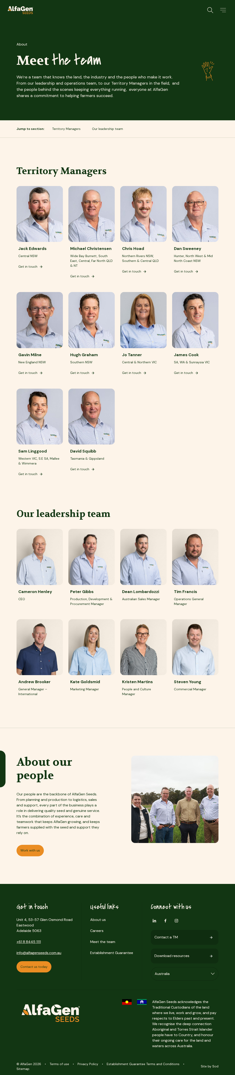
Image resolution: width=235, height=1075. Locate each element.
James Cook (186, 355)
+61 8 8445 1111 (29, 941)
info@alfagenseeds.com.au (39, 952)
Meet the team (102, 941)
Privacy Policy (88, 1064)
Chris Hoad (133, 248)
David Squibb (83, 451)
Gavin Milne (30, 355)
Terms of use (59, 1064)
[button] (223, 10)
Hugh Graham (84, 355)
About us (98, 919)
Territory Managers (66, 129)
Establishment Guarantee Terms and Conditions (143, 1064)
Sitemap (23, 1069)
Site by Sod (209, 1066)
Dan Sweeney (187, 248)
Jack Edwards (32, 248)
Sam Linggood (32, 451)
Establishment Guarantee (111, 952)
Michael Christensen (91, 248)
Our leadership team (107, 129)
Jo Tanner (132, 355)
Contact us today (34, 967)
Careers (97, 930)
